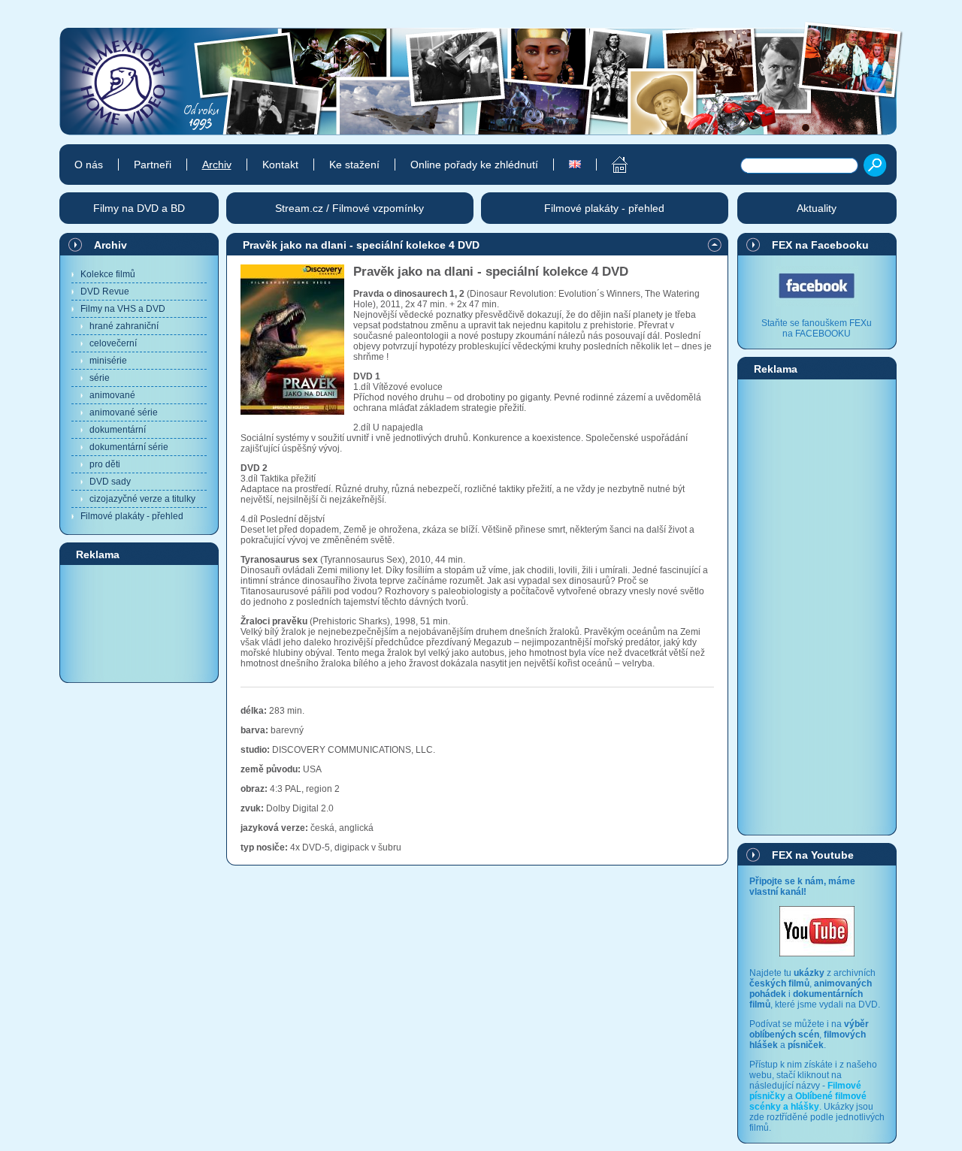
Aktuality (816, 208)
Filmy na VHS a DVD (122, 309)
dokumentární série (128, 447)
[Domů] (611, 165)
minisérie (108, 360)
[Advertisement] (139, 622)
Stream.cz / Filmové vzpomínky (349, 208)
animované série (123, 412)
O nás (88, 165)
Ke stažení (354, 165)
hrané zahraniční (124, 326)
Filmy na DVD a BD (139, 208)
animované (112, 395)
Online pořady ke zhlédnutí (474, 165)
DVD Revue (104, 291)
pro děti (104, 464)
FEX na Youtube (813, 855)
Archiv (110, 245)
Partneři (152, 165)
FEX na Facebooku (820, 245)
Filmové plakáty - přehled (131, 516)
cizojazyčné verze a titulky (142, 499)
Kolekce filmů (107, 274)
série (99, 378)
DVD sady (110, 481)
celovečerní (113, 343)
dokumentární (117, 429)
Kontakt (280, 165)
